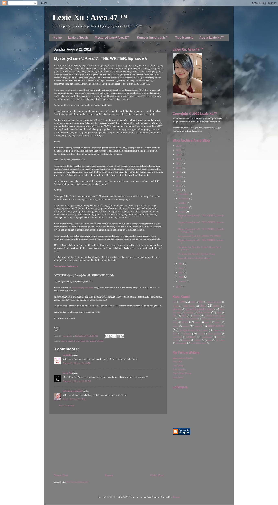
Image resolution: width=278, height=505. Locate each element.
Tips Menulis (184, 37)
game (70, 341)
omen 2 (208, 322)
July (181, 263)
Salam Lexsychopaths (183, 358)
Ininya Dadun (179, 369)
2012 (179, 186)
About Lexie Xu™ (211, 37)
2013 (179, 181)
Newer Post (61, 475)
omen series (215, 326)
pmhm (187, 333)
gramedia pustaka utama (199, 309)
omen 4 (176, 326)
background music (214, 302)
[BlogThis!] (111, 336)
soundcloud (177, 337)
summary (191, 336)
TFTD (201, 302)
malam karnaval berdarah (187, 319)
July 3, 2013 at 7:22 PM (74, 399)
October (183, 203)
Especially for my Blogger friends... (195, 258)
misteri (93, 341)
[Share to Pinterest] (122, 336)
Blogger (176, 497)
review (200, 334)
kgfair (219, 312)
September (184, 207)
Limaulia (67, 355)
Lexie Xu (68, 336)
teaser (198, 340)
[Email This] (107, 336)
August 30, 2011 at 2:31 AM (76, 363)
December (184, 194)
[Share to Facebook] (118, 336)
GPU (182, 301)
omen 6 (198, 326)
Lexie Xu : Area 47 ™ (90, 17)
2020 (179, 150)
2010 (179, 287)
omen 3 (218, 322)
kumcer (195, 316)
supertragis (207, 337)
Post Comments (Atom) (77, 482)
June (181, 268)
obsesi (185, 322)
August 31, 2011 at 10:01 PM (77, 381)
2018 (179, 159)
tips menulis (181, 343)
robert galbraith (214, 334)
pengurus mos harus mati (194, 330)
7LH (174, 302)
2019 (179, 155)
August (182, 212)
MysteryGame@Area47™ (113, 37)
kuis (184, 315)
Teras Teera (178, 377)
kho (174, 316)
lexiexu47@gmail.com (82, 288)
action (64, 341)
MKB (192, 302)
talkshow (186, 340)
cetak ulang (188, 306)
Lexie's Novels (78, 37)
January (183, 281)
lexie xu (84, 341)
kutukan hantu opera (214, 316)
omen (197, 322)
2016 (179, 168)
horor (77, 341)
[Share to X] (115, 336)
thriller (100, 341)
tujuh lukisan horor (198, 343)
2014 (179, 177)
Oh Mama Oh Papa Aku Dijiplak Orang (196, 254)
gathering (177, 309)
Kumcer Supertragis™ (153, 37)
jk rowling (188, 312)
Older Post (156, 475)
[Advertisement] (108, 443)
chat (202, 305)
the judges (220, 340)
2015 (179, 172)
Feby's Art (177, 362)
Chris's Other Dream (182, 373)
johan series (203, 312)
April (181, 277)
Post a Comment (66, 405)
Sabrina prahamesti (72, 391)
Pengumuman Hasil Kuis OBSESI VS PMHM (199, 236)
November (184, 198)
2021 (179, 146)
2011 (179, 190)
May (181, 272)
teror (209, 340)
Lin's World (178, 365)
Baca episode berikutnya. (66, 266)
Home (57, 37)
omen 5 (185, 326)
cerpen (176, 306)
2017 (179, 163)
